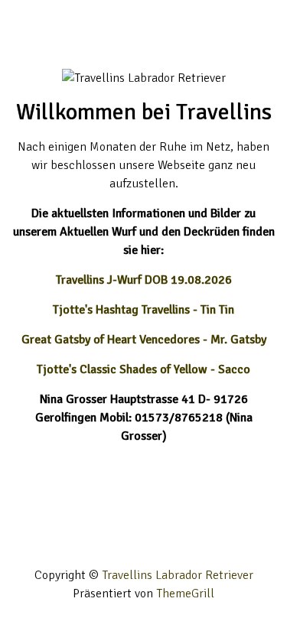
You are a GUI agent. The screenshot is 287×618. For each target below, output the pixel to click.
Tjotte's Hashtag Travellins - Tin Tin (143, 309)
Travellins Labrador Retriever (177, 575)
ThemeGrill (185, 593)
